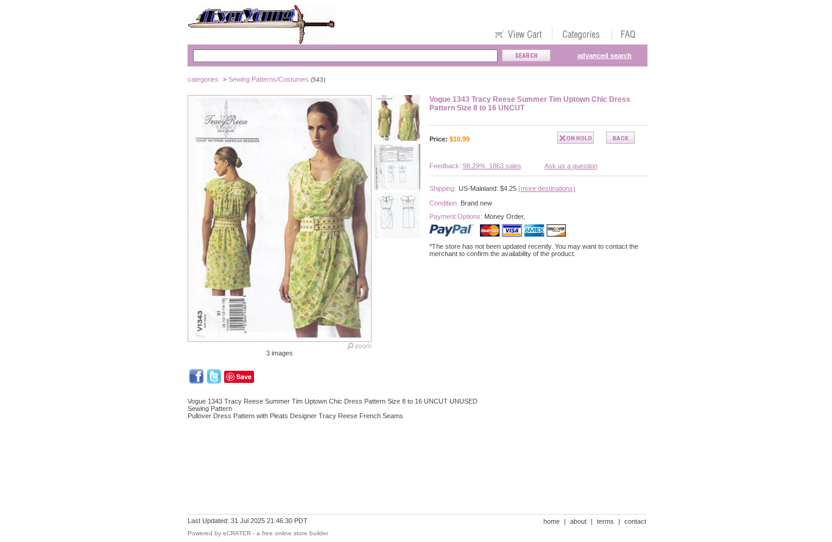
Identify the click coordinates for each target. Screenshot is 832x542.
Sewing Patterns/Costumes (268, 79)
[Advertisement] (409, 471)
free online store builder (295, 533)
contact (635, 521)
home (551, 521)
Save (244, 376)
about (578, 521)
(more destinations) (547, 188)
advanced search (604, 55)
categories (203, 79)
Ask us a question (571, 165)
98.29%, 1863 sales (492, 165)
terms (605, 521)
